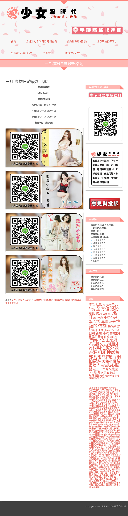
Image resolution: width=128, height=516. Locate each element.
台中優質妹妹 (99, 249)
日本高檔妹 (104, 481)
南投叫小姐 (96, 455)
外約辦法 (48, 53)
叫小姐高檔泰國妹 (103, 471)
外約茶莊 (27, 300)
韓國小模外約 (97, 378)
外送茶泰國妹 (99, 436)
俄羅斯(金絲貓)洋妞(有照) (102, 225)
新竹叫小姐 (111, 479)
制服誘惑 (95, 313)
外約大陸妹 (111, 400)
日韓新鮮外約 (99, 333)
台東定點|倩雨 (97, 289)
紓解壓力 (109, 357)
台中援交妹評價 (98, 392)
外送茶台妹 (96, 428)
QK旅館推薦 (94, 388)
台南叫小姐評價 (102, 477)
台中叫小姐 (102, 473)
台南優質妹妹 (99, 255)
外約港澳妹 (96, 404)
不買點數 (95, 305)
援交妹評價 (102, 412)
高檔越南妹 (100, 485)
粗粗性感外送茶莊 (73, 300)
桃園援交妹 (96, 418)
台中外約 (95, 390)
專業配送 (108, 322)
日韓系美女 (48, 300)
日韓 (117, 330)
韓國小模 (114, 376)
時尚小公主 (99, 340)
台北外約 (110, 392)
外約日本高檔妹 (102, 402)
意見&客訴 (96, 231)
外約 (100, 317)
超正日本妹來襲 (104, 369)
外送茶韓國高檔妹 (99, 445)
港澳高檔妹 (111, 483)
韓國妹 (107, 376)
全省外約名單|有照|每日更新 (41, 41)
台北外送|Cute (97, 280)
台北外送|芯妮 (97, 277)
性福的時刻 (37, 300)
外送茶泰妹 (96, 438)
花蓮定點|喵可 (97, 286)
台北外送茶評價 (96, 424)
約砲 (97, 357)
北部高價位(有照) (106, 41)
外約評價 (106, 404)
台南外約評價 (106, 396)
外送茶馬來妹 (97, 447)
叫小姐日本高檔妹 (99, 461)
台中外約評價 (106, 390)
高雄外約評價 (99, 420)
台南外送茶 (108, 424)
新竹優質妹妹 (99, 246)
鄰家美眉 (103, 372)
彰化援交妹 (109, 410)
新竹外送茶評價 (100, 451)
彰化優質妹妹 (99, 252)
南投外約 (104, 388)
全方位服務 (17, 300)
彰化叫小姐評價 (98, 479)
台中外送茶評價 (102, 422)
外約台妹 (104, 398)
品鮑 (95, 318)
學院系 (95, 321)
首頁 (13, 41)
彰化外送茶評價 (106, 449)
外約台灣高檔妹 (98, 400)
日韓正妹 (115, 333)
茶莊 (104, 365)
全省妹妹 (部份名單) (22, 53)
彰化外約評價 (97, 410)
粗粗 (105, 344)
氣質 (113, 340)
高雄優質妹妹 (99, 258)
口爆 (105, 314)
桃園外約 (104, 416)
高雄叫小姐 (111, 485)
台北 (110, 313)
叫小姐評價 (100, 465)
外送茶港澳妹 (108, 438)
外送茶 (100, 426)
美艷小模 (109, 361)
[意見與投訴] (105, 204)
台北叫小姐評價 (109, 475)
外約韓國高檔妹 (98, 406)
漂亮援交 (96, 344)
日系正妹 (108, 330)
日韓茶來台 (59, 300)
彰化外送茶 (94, 449)
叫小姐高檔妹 (101, 469)
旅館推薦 (95, 416)
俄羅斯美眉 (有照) (77, 41)
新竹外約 (112, 412)
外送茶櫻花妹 (101, 434)
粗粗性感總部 (11, 303)
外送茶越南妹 (99, 440)
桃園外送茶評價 (102, 453)
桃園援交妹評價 (109, 418)
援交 (110, 326)
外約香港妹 (111, 406)
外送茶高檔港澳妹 (112, 447)
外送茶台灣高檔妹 (110, 428)
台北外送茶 (115, 422)
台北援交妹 (100, 394)
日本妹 (99, 330)
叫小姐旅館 (102, 459)
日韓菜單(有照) (71, 53)
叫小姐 (105, 455)
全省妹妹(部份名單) (99, 237)
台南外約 (95, 396)
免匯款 (107, 305)
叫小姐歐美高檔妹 (101, 463)
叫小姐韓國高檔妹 (101, 467)
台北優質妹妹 (99, 240)
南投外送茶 (111, 420)
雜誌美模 (99, 375)
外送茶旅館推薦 (106, 408)
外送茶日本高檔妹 (103, 432)
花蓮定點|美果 (97, 283)
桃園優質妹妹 (99, 243)
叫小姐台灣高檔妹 (103, 457)
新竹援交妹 (102, 414)
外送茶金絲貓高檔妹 (100, 443)
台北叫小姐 (96, 475)
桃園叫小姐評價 (98, 483)
